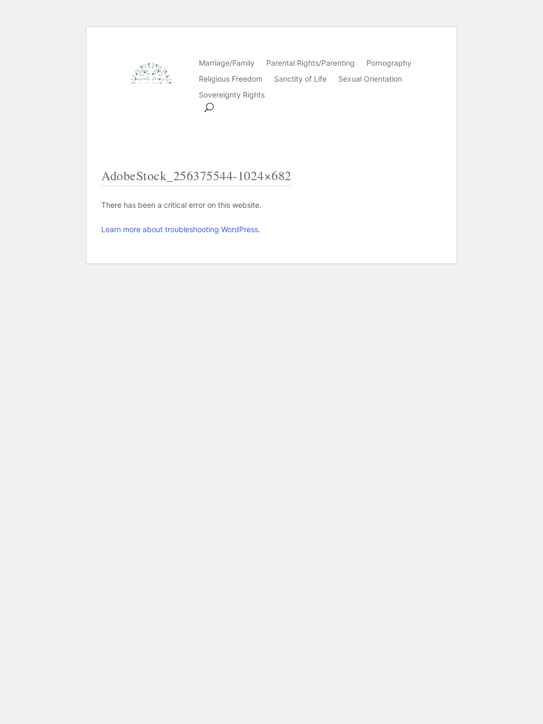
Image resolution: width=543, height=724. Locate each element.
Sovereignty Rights (232, 95)
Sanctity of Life (300, 79)
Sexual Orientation (370, 79)
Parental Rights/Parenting (310, 63)
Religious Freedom (230, 79)
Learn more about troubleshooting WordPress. (180, 229)
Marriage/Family (227, 63)
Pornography (388, 63)
